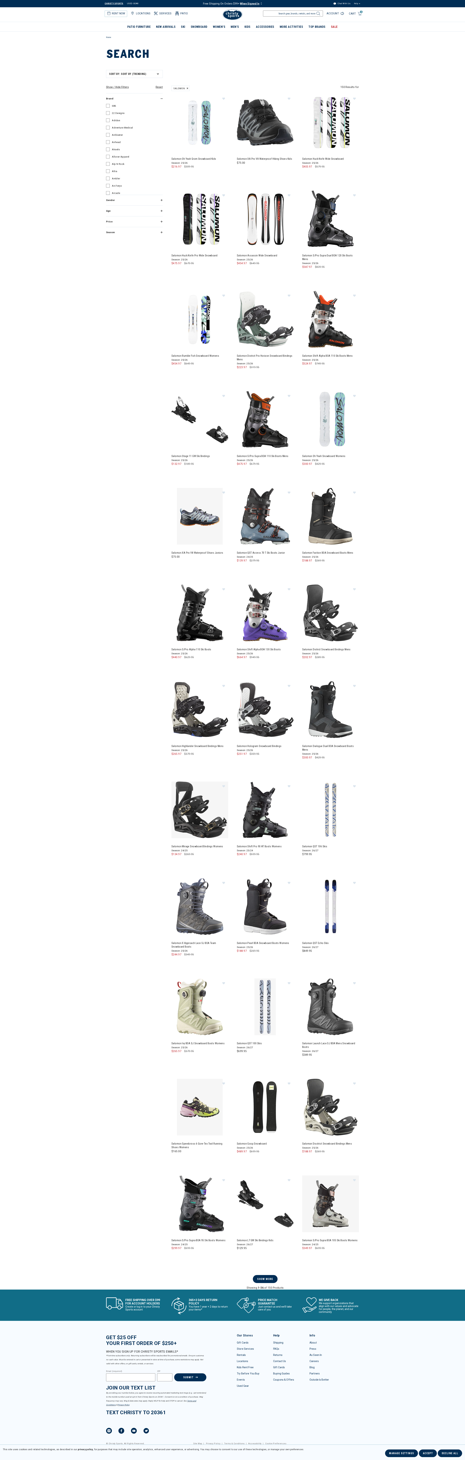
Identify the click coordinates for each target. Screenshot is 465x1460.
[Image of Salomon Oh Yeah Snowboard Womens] (330, 419)
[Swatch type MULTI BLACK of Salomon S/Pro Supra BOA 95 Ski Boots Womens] (175, 1255)
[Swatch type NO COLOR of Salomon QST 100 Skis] (240, 1058)
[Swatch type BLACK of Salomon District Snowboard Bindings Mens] (306, 664)
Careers (314, 1361)
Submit (188, 1377)
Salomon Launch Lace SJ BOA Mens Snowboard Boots (328, 1045)
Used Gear (243, 1385)
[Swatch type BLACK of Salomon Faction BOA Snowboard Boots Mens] (306, 568)
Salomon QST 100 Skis (249, 1043)
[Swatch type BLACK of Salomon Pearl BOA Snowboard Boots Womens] (240, 958)
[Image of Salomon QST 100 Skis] (265, 1006)
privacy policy (85, 1449)
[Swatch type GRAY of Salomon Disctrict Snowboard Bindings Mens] (306, 1159)
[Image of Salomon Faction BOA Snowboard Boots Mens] (330, 516)
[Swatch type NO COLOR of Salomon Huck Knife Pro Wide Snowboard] (175, 270)
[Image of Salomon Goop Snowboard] (265, 1107)
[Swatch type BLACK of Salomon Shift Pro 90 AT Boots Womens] (240, 861)
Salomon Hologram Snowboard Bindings (259, 746)
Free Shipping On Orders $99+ (231, 3)
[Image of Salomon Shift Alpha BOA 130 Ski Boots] (265, 613)
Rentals (241, 1355)
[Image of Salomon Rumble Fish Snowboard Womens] (199, 319)
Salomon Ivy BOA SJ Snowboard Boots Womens (198, 1043)
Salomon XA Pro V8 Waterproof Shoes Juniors (197, 552)
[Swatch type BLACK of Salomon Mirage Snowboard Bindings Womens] (175, 861)
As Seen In (316, 1355)
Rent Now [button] (118, 13)
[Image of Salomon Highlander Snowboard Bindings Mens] (199, 709)
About (313, 1342)
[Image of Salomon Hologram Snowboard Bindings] (265, 709)
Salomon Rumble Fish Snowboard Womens (195, 355)
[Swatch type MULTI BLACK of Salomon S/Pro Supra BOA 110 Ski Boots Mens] (240, 471)
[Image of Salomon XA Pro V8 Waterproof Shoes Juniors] (199, 516)
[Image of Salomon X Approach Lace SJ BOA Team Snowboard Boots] (199, 906)
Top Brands (317, 27)
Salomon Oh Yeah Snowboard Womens (323, 456)
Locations (242, 1361)
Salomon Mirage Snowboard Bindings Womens (197, 846)
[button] (223, 98)
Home (108, 37)
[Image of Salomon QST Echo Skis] (330, 906)
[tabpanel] (232, 679)
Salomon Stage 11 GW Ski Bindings (190, 456)
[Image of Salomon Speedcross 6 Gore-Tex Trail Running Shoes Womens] (199, 1107)
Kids (247, 27)
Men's (235, 27)
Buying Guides (281, 1373)
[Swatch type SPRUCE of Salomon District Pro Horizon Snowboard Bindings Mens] (240, 374)
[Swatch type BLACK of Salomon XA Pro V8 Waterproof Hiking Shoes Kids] (240, 170)
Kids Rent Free (245, 1367)
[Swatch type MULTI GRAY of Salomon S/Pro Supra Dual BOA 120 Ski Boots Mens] (306, 274)
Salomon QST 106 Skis (314, 846)
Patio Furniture (139, 27)
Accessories (265, 27)
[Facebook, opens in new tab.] (121, 1431)
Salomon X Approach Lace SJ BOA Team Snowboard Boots (193, 945)
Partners (315, 1373)
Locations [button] (143, 13)
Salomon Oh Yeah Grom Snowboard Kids (193, 158)
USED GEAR (133, 3)
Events (241, 1379)
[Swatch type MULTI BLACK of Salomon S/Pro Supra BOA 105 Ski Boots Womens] (306, 1255)
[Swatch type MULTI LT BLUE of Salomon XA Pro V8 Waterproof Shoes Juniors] (175, 564)
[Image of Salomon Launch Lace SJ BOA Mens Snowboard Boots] (330, 1006)
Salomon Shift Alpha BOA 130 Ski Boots (259, 649)
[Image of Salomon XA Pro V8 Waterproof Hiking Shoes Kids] (265, 122)
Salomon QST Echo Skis (315, 943)
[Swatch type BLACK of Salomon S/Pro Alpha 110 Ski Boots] (175, 664)
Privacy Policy (123, 1405)
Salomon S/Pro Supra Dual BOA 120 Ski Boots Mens (327, 257)
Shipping (278, 1342)
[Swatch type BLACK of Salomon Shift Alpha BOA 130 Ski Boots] (240, 664)
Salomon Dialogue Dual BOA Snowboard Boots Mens (328, 748)
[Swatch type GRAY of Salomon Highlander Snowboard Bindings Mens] (175, 761)
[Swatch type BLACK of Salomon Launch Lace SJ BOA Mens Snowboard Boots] (306, 1062)
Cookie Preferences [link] (275, 1443)
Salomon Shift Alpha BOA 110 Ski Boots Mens (327, 355)
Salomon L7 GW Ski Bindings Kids (255, 1240)
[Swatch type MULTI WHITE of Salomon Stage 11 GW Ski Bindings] (175, 471)
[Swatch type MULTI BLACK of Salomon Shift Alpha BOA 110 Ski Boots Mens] (306, 371)
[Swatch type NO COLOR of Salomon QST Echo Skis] (306, 958)
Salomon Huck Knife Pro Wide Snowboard (194, 255)
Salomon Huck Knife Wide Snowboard (323, 158)
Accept (428, 1453)
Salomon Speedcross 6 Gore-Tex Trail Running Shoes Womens (196, 1145)
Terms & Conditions (234, 1443)
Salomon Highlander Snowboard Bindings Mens (197, 746)
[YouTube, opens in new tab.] (134, 1431)
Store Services (245, 1348)
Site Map (197, 1443)
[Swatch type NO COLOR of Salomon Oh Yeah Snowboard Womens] (306, 471)
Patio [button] (184, 13)
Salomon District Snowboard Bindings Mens (326, 649)
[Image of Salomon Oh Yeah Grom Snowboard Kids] (199, 122)
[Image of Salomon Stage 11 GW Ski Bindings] (199, 419)
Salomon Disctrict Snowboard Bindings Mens (327, 1143)
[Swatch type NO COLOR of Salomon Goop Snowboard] (240, 1159)
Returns (277, 1355)
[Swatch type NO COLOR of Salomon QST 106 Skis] (306, 861)
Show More (265, 1279)
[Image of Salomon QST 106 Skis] (330, 810)
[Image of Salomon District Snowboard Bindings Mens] (330, 613)
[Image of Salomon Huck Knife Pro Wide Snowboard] (199, 219)
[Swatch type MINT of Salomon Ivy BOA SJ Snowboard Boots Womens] (175, 1058)
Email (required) (114, 1371)
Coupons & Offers (283, 1379)
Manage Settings (401, 1453)
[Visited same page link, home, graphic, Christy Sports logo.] (232, 14)
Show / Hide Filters (117, 87)
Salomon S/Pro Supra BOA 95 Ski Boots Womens (198, 1240)
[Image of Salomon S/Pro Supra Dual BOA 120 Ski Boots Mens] (330, 219)
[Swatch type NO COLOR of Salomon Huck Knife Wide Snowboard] (306, 174)
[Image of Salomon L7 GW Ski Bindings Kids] (265, 1203)
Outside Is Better (319, 1379)
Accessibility (254, 1443)
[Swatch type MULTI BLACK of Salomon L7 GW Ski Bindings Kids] (240, 1255)
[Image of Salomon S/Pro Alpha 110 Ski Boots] (199, 613)
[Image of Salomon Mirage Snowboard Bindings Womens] (199, 810)
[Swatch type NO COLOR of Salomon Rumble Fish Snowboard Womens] (175, 371)
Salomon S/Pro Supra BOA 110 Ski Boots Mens (262, 456)
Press (313, 1348)
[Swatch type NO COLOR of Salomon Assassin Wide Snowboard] (240, 270)
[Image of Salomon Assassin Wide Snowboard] (265, 219)
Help (356, 3)
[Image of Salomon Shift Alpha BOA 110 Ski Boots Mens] (330, 319)
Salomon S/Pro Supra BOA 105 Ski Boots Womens (329, 1240)
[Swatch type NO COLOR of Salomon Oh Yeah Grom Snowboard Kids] (175, 174)
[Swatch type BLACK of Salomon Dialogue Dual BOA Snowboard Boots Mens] (306, 765)
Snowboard (199, 27)
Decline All (450, 1453)
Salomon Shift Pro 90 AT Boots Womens (259, 846)
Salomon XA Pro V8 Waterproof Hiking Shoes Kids (264, 158)
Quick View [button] (199, 144)
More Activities (291, 27)
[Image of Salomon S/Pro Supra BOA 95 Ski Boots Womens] (199, 1203)
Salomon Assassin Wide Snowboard (257, 255)
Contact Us (279, 1361)
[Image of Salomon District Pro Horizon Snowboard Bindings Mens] (265, 319)
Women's (219, 27)
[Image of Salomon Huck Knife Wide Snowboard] (330, 122)
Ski (183, 27)
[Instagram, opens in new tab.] (109, 1431)
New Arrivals (165, 27)
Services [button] (165, 13)
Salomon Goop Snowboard (252, 1143)
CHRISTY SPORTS (114, 3)
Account (333, 13)
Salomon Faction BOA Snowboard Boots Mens (327, 552)
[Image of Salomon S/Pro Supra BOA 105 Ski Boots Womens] (330, 1203)
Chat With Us (343, 3)
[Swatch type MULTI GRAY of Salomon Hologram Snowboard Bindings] (240, 761)
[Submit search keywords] (317, 15)
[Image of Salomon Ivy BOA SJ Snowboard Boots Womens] (199, 1006)
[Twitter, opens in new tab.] (146, 1431)
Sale (334, 27)
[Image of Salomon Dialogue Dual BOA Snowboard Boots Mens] (330, 709)
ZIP (158, 1371)
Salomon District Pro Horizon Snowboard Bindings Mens (264, 357)
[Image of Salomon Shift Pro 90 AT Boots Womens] (265, 810)
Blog (312, 1367)
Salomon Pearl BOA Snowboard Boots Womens (263, 943)
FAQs (276, 1348)
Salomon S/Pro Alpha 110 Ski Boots (191, 649)
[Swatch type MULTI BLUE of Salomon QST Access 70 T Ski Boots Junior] (240, 568)
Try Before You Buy (248, 1373)
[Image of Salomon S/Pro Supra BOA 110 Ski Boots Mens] (265, 419)
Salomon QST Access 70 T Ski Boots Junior (261, 552)
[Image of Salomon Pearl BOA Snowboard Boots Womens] (265, 906)
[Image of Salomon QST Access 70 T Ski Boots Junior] (265, 516)
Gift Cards (242, 1342)
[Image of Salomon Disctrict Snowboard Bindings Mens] (330, 1107)
